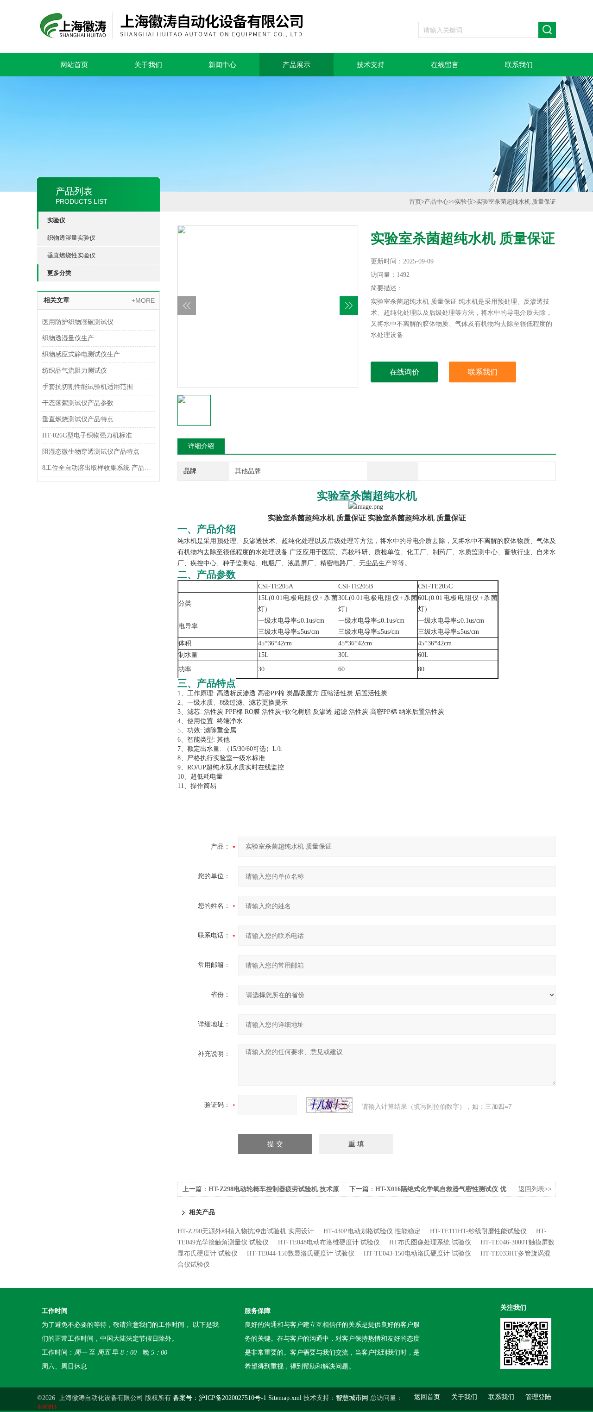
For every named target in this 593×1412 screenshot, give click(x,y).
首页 (415, 201)
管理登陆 (538, 1396)
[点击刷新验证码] (329, 1105)
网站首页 (74, 65)
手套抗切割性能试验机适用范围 (87, 386)
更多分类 (59, 272)
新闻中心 (222, 65)
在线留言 (445, 65)
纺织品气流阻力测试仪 (74, 370)
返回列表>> (535, 1189)
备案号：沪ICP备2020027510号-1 (219, 1397)
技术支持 (371, 65)
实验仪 (56, 220)
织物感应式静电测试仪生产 (81, 354)
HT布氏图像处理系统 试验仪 (430, 1242)
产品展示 (296, 65)
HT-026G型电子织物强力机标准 (87, 435)
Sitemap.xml (285, 1397)
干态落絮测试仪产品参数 (78, 403)
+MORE (143, 300)
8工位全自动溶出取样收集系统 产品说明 (98, 467)
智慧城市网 (352, 1397)
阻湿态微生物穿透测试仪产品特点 (90, 451)
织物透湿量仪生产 (68, 338)
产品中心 (436, 201)
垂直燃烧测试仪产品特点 (78, 419)
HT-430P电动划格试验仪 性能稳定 (372, 1231)
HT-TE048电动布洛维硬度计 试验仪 (329, 1242)
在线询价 (404, 372)
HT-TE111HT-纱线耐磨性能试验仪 (478, 1231)
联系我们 (519, 65)
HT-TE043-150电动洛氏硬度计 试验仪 (417, 1253)
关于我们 (148, 65)
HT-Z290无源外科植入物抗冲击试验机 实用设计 (245, 1231)
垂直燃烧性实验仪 (71, 255)
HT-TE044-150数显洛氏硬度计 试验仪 (300, 1253)
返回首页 (427, 1396)
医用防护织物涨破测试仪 (78, 322)
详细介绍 (201, 446)
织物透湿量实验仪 (71, 237)
